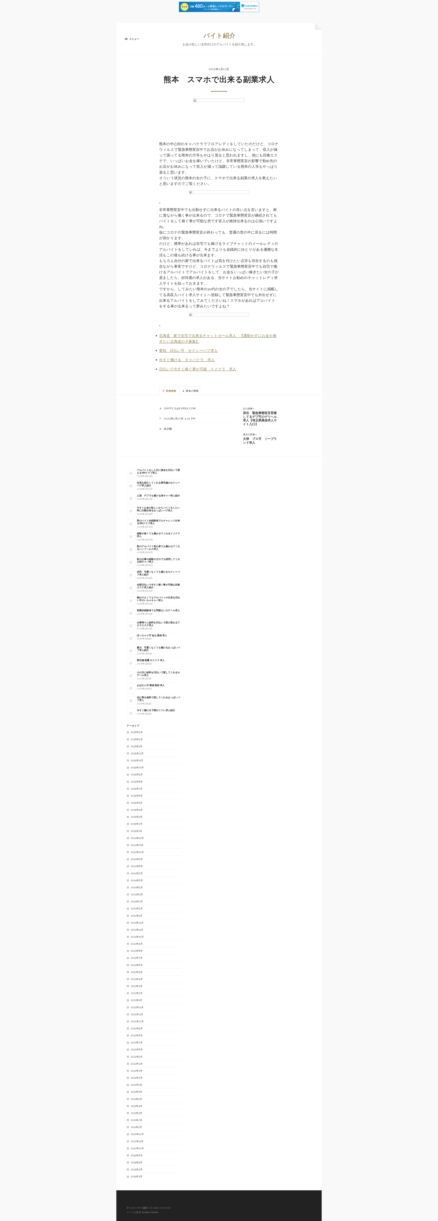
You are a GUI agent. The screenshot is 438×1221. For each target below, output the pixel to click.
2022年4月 (137, 1063)
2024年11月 (137, 845)
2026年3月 (137, 732)
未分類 (168, 428)
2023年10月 (137, 936)
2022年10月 (137, 1021)
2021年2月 (136, 1120)
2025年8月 (137, 781)
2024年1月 (136, 915)
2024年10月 (137, 852)
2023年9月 (137, 943)
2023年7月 (137, 957)
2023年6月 (137, 964)
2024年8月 (137, 866)
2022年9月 (137, 1028)
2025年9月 (137, 774)
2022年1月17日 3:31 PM (179, 418)
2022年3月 (137, 1070)
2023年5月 (137, 971)
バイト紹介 (219, 35)
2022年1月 (136, 1084)
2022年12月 (137, 1007)
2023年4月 (137, 979)
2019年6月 (137, 1155)
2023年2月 (137, 993)
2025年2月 (137, 823)
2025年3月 (137, 816)
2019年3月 (136, 1176)
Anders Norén (150, 1212)
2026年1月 (136, 746)
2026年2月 (137, 739)
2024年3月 (137, 901)
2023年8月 (137, 950)
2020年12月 (137, 1134)
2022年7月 (137, 1042)
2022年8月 (137, 1035)
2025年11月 (137, 760)
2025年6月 (137, 795)
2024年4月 (137, 894)
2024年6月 (137, 880)
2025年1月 (136, 830)
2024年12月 (137, 838)
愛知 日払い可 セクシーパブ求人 (188, 350)
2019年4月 (137, 1169)
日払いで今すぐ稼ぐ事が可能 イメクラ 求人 (197, 369)
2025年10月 (137, 767)
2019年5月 (136, 1162)
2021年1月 (136, 1127)
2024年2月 (137, 908)
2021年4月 (136, 1105)
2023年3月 (137, 986)
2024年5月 (137, 887)
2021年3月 (136, 1113)
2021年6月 (136, 1091)
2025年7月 (137, 788)
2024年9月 (137, 859)
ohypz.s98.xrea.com (180, 408)
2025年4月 (137, 809)
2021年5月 (136, 1098)
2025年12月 (137, 753)
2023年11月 (137, 929)
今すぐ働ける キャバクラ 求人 (187, 360)
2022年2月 (137, 1077)
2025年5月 (137, 802)
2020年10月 (137, 1148)
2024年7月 (137, 873)
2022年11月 (137, 1014)
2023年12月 (137, 922)
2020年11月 (137, 1141)
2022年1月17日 (219, 69)
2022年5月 (137, 1056)
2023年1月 (136, 1000)
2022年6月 (137, 1049)
